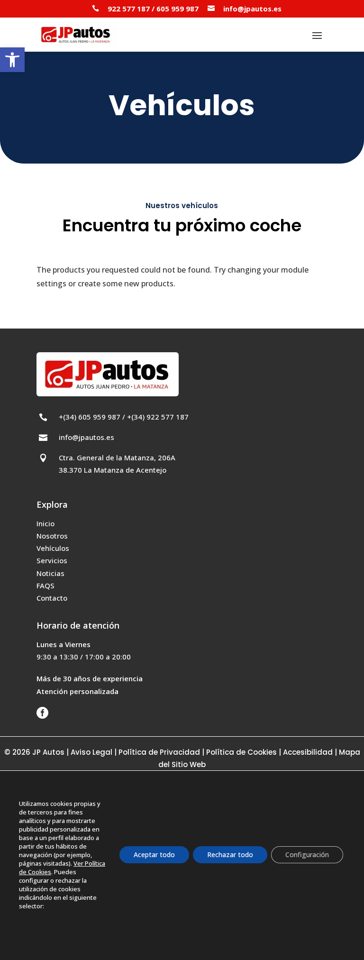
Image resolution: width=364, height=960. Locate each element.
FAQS (45, 585)
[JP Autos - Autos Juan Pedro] (76, 34)
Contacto (51, 598)
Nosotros (52, 535)
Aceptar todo (154, 854)
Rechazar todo (230, 854)
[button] (12, 59)
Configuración (307, 854)
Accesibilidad (308, 752)
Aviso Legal (91, 752)
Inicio (45, 523)
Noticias (50, 573)
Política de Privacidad (159, 752)
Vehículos (52, 548)
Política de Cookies (242, 752)
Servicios (51, 560)
